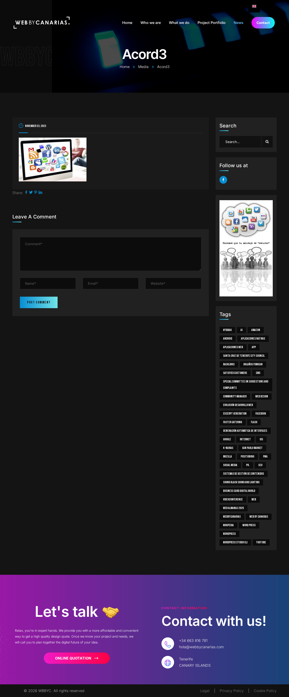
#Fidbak (227, 330)
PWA (265, 456)
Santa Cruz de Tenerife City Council (244, 356)
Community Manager (235, 396)
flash (254, 422)
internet (245, 439)
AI (241, 330)
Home (125, 66)
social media (230, 465)
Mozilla (227, 456)
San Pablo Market (252, 448)
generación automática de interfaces (245, 431)
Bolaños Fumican (253, 364)
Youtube (261, 542)
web (254, 499)
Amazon (255, 330)
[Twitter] (31, 192)
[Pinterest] (35, 192)
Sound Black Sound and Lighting (241, 482)
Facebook (260, 413)
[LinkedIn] (40, 192)
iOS (261, 439)
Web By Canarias (258, 517)
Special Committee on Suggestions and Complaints (245, 385)
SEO (260, 465)
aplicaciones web (233, 347)
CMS (258, 373)
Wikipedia (228, 525)
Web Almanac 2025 (233, 508)
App (254, 347)
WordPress (229, 534)
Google (227, 439)
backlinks (229, 364)
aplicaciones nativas (253, 338)
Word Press (249, 525)
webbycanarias (232, 517)
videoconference (233, 499)
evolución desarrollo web (238, 405)
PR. (247, 465)
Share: (17, 192)
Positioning (247, 456)
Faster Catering (232, 422)
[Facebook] (26, 192)
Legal (205, 690)
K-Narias (228, 448)
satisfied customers (235, 373)
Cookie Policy (265, 690)
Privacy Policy (232, 690)
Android (227, 338)
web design (261, 396)
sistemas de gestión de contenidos (243, 474)
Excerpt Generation (235, 413)
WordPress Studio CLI (235, 542)
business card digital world (239, 491)
